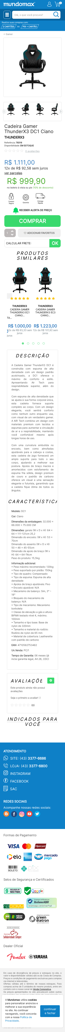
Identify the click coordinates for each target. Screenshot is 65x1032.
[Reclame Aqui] (42, 904)
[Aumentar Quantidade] (12, 231)
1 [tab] (21, 343)
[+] (50, 681)
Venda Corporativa (42, 989)
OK (55, 243)
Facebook (19, 781)
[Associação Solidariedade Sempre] (13, 933)
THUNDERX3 (14, 137)
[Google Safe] (35, 892)
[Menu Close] (7, 15)
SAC (13, 789)
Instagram (20, 774)
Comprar (32, 221)
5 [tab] (42, 343)
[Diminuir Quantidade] (12, 235)
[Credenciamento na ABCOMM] (14, 907)
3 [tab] (31, 343)
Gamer (9, 34)
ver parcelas (13, 173)
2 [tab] (26, 343)
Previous (4, 111)
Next (60, 111)
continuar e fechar (50, 1011)
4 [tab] (36, 343)
